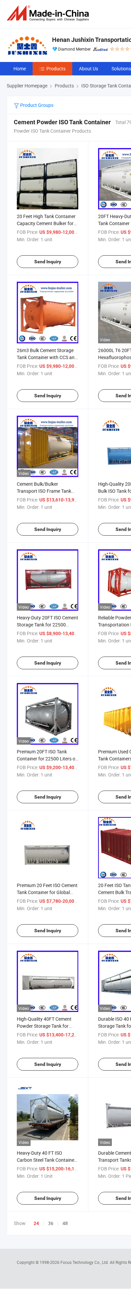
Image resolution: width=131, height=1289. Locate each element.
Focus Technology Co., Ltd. (85, 1262)
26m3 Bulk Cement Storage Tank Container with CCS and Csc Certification (47, 357)
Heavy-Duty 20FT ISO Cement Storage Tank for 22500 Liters (47, 624)
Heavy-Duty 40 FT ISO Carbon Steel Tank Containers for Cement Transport (47, 1160)
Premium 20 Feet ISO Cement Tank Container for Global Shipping (47, 892)
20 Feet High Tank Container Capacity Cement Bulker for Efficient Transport (46, 223)
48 (65, 1223)
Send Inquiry (47, 261)
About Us (88, 68)
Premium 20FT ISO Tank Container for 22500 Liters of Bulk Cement (47, 758)
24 (36, 1223)
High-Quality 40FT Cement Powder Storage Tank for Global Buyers (44, 1026)
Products (56, 68)
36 (50, 1223)
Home (19, 68)
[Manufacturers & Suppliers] (49, 13)
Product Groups (36, 105)
